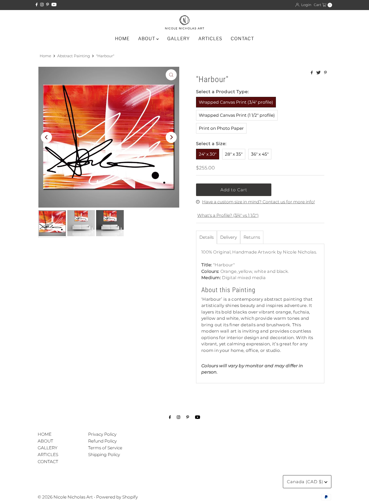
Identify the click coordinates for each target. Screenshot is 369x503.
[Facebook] (37, 4)
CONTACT (242, 38)
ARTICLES (210, 38)
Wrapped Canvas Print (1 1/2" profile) (237, 115)
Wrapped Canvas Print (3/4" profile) (236, 102)
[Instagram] (42, 4)
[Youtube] (53, 4)
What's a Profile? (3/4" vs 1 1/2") (228, 215)
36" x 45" (260, 154)
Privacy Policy (102, 434)
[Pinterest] (47, 4)
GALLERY (178, 38)
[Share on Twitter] (319, 73)
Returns (251, 237)
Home (45, 55)
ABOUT (147, 38)
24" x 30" (207, 154)
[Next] (171, 137)
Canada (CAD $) (305, 481)
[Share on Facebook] (312, 73)
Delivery (228, 237)
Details (206, 237)
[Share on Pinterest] (325, 73)
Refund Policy (102, 441)
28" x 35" (233, 154)
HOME (122, 38)
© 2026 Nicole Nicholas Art (65, 496)
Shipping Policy (104, 454)
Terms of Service (105, 447)
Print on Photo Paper (221, 128)
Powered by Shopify (117, 496)
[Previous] (46, 137)
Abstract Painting (73, 55)
